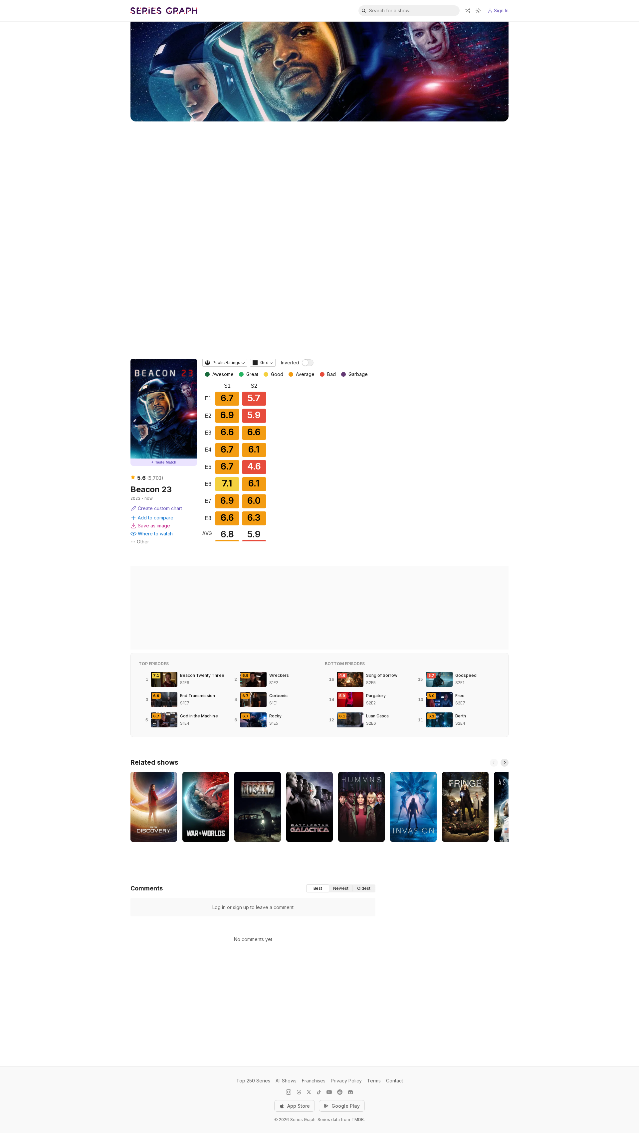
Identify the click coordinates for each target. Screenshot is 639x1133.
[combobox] (224, 363)
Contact (394, 1080)
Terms (374, 1080)
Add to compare (155, 517)
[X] (309, 1092)
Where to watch (155, 533)
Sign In (501, 10)
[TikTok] (319, 1092)
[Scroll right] (505, 763)
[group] (340, 888)
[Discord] (350, 1092)
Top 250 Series (253, 1080)
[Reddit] (339, 1092)
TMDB (357, 1119)
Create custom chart (160, 508)
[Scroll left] (494, 763)
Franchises (313, 1080)
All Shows (286, 1080)
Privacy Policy (346, 1080)
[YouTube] (329, 1092)
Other (143, 541)
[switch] (308, 362)
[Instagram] (288, 1092)
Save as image (154, 525)
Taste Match (163, 462)
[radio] (317, 888)
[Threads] (299, 1092)
